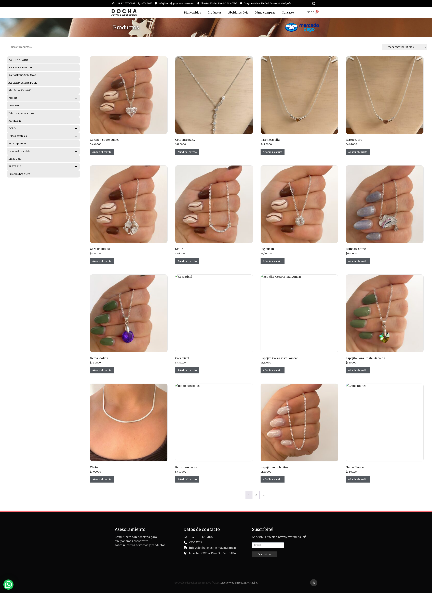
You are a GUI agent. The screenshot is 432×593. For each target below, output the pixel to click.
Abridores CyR (238, 12)
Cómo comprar (264, 12)
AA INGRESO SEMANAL (22, 75)
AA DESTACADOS (18, 59)
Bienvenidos (192, 12)
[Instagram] (313, 3)
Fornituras (14, 120)
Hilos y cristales (43, 136)
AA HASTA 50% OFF (20, 67)
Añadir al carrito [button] (102, 152)
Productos (215, 12)
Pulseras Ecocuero (19, 173)
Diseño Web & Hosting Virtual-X (239, 582)
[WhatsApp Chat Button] (8, 584)
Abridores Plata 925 (19, 90)
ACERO (43, 98)
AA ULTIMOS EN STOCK (22, 82)
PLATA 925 (43, 166)
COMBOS (13, 105)
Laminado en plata (43, 151)
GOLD (43, 128)
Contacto (288, 12)
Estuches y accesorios (21, 113)
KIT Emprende (17, 143)
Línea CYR (43, 159)
